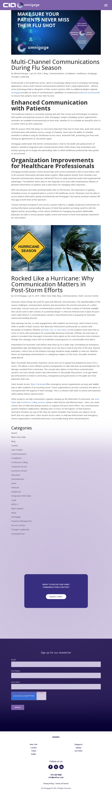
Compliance (70, 73)
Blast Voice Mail (48, 296)
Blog (46, 73)
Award (14, 433)
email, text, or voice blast (55, 329)
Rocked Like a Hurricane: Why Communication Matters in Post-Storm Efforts (52, 284)
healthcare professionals (89, 92)
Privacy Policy (48, 783)
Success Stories (91, 296)
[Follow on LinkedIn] (61, 767)
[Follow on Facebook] (50, 767)
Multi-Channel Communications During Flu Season (55, 65)
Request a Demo (56, 596)
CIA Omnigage (20, 296)
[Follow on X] (56, 767)
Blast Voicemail (38, 384)
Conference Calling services (33, 402)
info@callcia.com (56, 777)
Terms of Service (62, 783)
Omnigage (92, 73)
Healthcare (81, 73)
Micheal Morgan (21, 73)
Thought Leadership (20, 76)
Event (80, 296)
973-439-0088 (56, 775)
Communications (56, 73)
